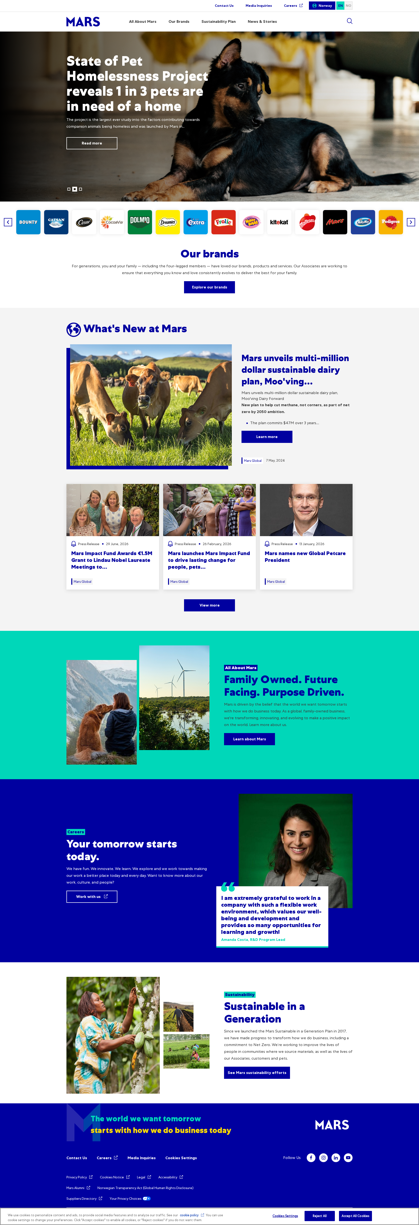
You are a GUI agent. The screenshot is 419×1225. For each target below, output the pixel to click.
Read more (85, 143)
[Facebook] (311, 1157)
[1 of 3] (68, 189)
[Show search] (350, 21)
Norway (325, 6)
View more (210, 605)
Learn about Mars (249, 739)
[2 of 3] (74, 189)
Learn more (267, 436)
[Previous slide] (8, 222)
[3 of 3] (80, 189)
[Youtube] (348, 1157)
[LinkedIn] (335, 1157)
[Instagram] (323, 1157)
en (340, 6)
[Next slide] (411, 222)
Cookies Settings (181, 1158)
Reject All (320, 1216)
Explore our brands (209, 287)
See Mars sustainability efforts (257, 1072)
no (348, 6)
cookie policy (189, 1215)
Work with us (89, 896)
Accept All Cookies (355, 1216)
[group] (28, 222)
